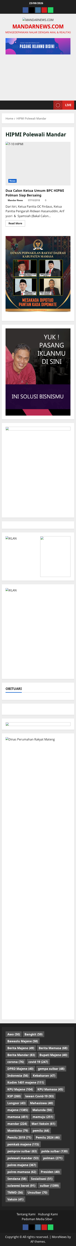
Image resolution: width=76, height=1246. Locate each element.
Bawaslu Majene (22, 1041)
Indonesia (17, 1076)
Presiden (50, 1172)
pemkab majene (23, 1144)
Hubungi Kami (48, 1214)
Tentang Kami (26, 1214)
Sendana (16, 1179)
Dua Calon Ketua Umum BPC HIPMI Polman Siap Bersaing (38, 163)
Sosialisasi (41, 1179)
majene (17, 1110)
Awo (13, 1034)
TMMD (15, 1192)
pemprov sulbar (22, 1151)
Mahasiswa (41, 1103)
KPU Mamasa (50, 1089)
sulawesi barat (21, 1186)
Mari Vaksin (43, 1124)
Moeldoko (17, 1131)
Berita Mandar (21, 1055)
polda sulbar (54, 1151)
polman (52, 1158)
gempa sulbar (51, 1069)
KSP (14, 1096)
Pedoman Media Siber (37, 1219)
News (12, 180)
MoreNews (59, 1237)
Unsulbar (37, 1192)
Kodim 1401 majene (25, 1082)
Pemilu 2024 (48, 1137)
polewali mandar (23, 1158)
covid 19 (38, 1062)
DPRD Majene (20, 1069)
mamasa (17, 1117)
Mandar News (15, 200)
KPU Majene (20, 1089)
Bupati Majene (53, 1055)
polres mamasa (21, 1172)
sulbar (49, 1186)
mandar (17, 1124)
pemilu (41, 1131)
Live (68, 105)
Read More (16, 224)
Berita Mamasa (53, 1048)
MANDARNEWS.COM (38, 26)
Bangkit (33, 1034)
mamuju (43, 1117)
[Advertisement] (38, 75)
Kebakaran (44, 1076)
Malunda (42, 1110)
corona (15, 1062)
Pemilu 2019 (19, 1137)
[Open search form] (49, 105)
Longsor (16, 1103)
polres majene (21, 1165)
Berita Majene (20, 1048)
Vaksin (15, 1199)
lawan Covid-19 (39, 1096)
